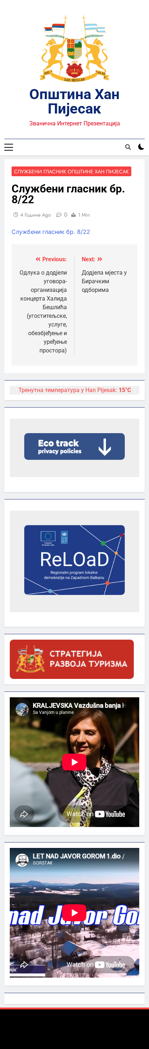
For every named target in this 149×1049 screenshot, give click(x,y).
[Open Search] (128, 147)
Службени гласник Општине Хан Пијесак (71, 171)
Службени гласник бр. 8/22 (51, 231)
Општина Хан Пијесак (74, 101)
